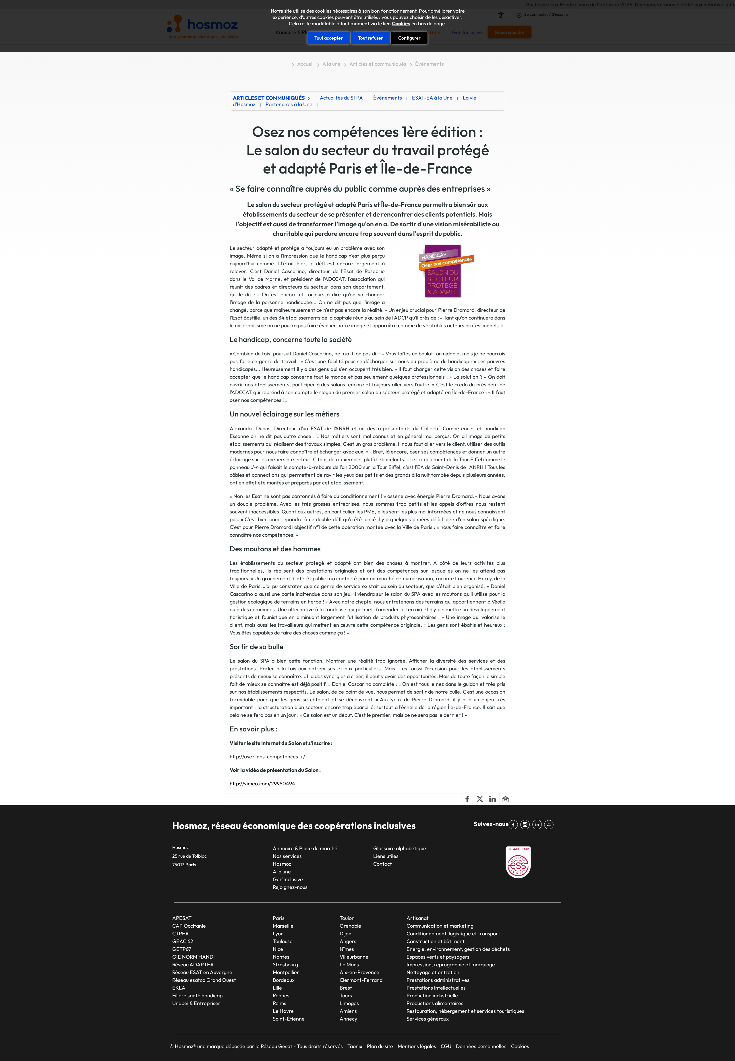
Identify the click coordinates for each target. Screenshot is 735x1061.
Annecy (348, 1018)
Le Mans (349, 964)
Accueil (305, 64)
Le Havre (283, 1011)
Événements (429, 64)
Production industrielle (432, 995)
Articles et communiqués (377, 64)
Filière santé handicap (197, 995)
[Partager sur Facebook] (467, 799)
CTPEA (180, 933)
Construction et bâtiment (436, 941)
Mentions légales (417, 1046)
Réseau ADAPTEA (193, 964)
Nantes (281, 956)
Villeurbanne (354, 956)
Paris (279, 918)
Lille (277, 987)
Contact (382, 864)
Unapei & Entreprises (196, 1003)
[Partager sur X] (480, 799)
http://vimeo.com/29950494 (262, 783)
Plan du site (380, 1046)
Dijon (345, 933)
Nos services (287, 856)
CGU (446, 1046)
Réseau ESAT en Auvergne (202, 972)
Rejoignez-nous (290, 887)
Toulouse (283, 941)
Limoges (349, 1003)
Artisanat (418, 918)
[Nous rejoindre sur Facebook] (514, 824)
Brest (346, 987)
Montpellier (286, 972)
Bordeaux (284, 980)
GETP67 (181, 949)
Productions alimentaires (435, 1003)
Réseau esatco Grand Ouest (204, 980)
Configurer (409, 38)
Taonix (354, 1046)
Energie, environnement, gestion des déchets (458, 949)
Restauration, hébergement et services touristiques (465, 1011)
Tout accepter (328, 38)
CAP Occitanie (189, 925)
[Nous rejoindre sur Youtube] (550, 824)
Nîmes (347, 949)
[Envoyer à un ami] (505, 799)
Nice (278, 949)
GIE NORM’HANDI (193, 956)
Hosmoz (282, 864)
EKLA (178, 987)
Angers (348, 941)
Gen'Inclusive (288, 879)
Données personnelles (481, 1046)
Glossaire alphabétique (399, 848)
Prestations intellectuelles (436, 987)
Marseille (283, 925)
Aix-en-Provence (359, 972)
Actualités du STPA (341, 97)
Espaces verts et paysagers (438, 956)
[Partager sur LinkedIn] (493, 799)
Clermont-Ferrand (361, 980)
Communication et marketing (440, 925)
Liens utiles (386, 856)
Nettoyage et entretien (433, 972)
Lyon (278, 933)
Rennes (281, 995)
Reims (279, 1003)
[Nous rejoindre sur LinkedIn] (538, 824)
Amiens (348, 1011)
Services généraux (428, 1018)
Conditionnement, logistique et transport (453, 933)
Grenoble (350, 925)
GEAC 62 (182, 941)
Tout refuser (370, 38)
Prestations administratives (438, 980)
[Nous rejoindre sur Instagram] (526, 824)
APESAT (182, 918)
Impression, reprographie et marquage (451, 964)
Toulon (347, 918)
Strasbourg (285, 964)
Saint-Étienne (289, 1018)
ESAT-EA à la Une (432, 97)
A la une (331, 64)
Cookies (401, 23)
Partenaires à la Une (289, 104)
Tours (346, 995)
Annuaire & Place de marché (305, 848)
